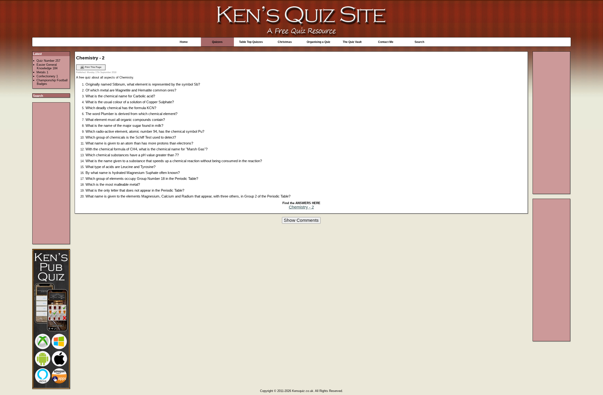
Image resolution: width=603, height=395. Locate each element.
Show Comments (301, 220)
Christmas (285, 42)
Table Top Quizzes (251, 42)
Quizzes (217, 42)
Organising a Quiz (318, 42)
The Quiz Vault (352, 42)
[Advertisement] (51, 173)
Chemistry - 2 (301, 207)
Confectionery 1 (47, 76)
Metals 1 (42, 72)
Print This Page (93, 67)
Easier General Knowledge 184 (47, 66)
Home (184, 42)
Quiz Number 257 (48, 60)
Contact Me (385, 42)
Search (419, 42)
